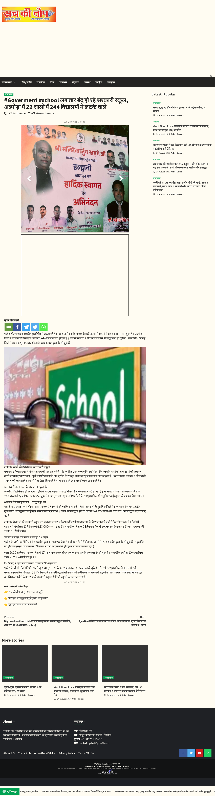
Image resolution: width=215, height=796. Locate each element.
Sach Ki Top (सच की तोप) (111, 764)
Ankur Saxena (45, 113)
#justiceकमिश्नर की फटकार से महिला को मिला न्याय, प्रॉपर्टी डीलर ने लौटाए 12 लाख (112, 621)
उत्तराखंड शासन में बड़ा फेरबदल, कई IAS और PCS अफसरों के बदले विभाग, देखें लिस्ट (54, 791)
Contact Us (24, 753)
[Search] (211, 76)
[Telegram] (26, 327)
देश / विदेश (27, 82)
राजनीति (41, 82)
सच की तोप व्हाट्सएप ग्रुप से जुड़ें (25, 592)
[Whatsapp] (43, 327)
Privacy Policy (66, 753)
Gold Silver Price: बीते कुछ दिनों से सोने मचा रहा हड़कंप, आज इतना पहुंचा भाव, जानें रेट (74, 690)
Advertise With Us (44, 753)
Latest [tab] (157, 94)
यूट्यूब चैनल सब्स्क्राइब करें (22, 604)
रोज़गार (75, 82)
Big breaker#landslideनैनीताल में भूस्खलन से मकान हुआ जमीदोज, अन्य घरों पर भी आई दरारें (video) (37, 621)
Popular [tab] (169, 94)
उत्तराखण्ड (7, 82)
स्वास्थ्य (63, 82)
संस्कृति (111, 82)
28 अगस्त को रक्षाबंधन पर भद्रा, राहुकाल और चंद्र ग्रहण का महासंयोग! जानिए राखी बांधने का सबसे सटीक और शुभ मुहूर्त (140, 791)
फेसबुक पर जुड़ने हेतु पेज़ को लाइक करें (28, 598)
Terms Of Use (86, 753)
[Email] (9, 327)
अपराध (87, 82)
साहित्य (98, 82)
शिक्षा (52, 82)
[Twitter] (35, 327)
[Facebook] (17, 327)
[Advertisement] (107, 46)
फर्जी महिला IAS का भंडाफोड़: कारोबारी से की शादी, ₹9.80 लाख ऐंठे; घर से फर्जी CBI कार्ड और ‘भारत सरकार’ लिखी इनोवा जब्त (180, 186)
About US (9, 753)
